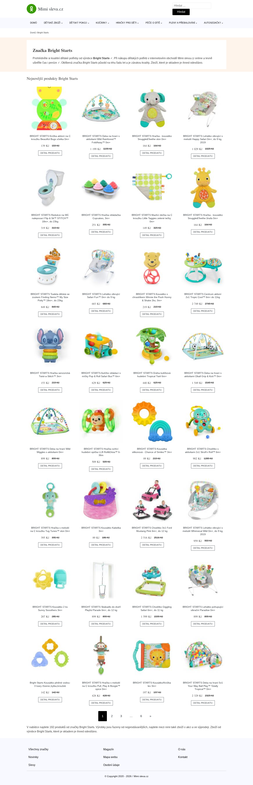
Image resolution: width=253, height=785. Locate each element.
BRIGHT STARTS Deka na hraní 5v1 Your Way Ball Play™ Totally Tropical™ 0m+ (203, 685)
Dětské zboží (52, 22)
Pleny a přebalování (182, 22)
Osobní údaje (111, 765)
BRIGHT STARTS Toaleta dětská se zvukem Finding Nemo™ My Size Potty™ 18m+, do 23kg (50, 297)
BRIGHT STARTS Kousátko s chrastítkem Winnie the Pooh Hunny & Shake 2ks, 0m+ (151, 297)
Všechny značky (38, 749)
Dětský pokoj (78, 22)
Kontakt (182, 757)
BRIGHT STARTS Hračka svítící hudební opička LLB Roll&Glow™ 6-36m (101, 452)
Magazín (108, 749)
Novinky (33, 757)
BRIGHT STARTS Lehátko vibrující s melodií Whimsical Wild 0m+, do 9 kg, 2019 (203, 530)
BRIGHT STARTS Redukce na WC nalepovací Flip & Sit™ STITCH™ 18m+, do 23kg (50, 218)
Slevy (31, 765)
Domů (33, 22)
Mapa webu (110, 757)
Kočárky (101, 22)
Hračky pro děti (126, 22)
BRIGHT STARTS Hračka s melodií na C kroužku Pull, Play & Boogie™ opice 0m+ (101, 685)
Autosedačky (212, 22)
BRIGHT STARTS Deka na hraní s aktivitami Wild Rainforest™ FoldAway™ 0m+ (101, 139)
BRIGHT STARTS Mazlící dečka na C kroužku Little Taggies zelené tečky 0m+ (152, 218)
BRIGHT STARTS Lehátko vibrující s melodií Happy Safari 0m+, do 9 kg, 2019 (203, 139)
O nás (181, 749)
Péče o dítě (153, 22)
